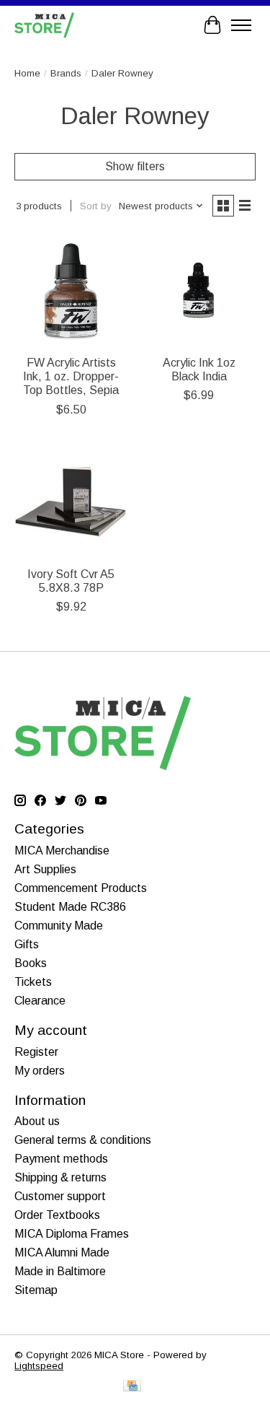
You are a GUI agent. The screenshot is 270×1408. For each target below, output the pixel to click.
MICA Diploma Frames (71, 1234)
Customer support (60, 1196)
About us (37, 1121)
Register (36, 1052)
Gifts (26, 944)
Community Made (58, 925)
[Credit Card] (132, 1387)
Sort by (96, 206)
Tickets (33, 982)
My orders (39, 1070)
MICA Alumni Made (61, 1252)
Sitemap (36, 1290)
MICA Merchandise (61, 850)
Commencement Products (80, 888)
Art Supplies (45, 869)
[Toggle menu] (241, 25)
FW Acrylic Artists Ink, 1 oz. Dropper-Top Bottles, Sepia (71, 376)
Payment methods (61, 1159)
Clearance (40, 1000)
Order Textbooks (57, 1215)
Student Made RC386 (70, 907)
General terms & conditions (82, 1140)
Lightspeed (38, 1365)
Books (30, 963)
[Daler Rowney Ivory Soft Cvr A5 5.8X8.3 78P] (70, 502)
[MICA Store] (44, 25)
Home (27, 73)
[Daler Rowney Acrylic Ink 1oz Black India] (198, 290)
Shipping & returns (60, 1177)
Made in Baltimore (60, 1271)
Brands (65, 73)
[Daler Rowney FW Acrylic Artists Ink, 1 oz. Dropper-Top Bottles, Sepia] (70, 290)
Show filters (135, 166)
